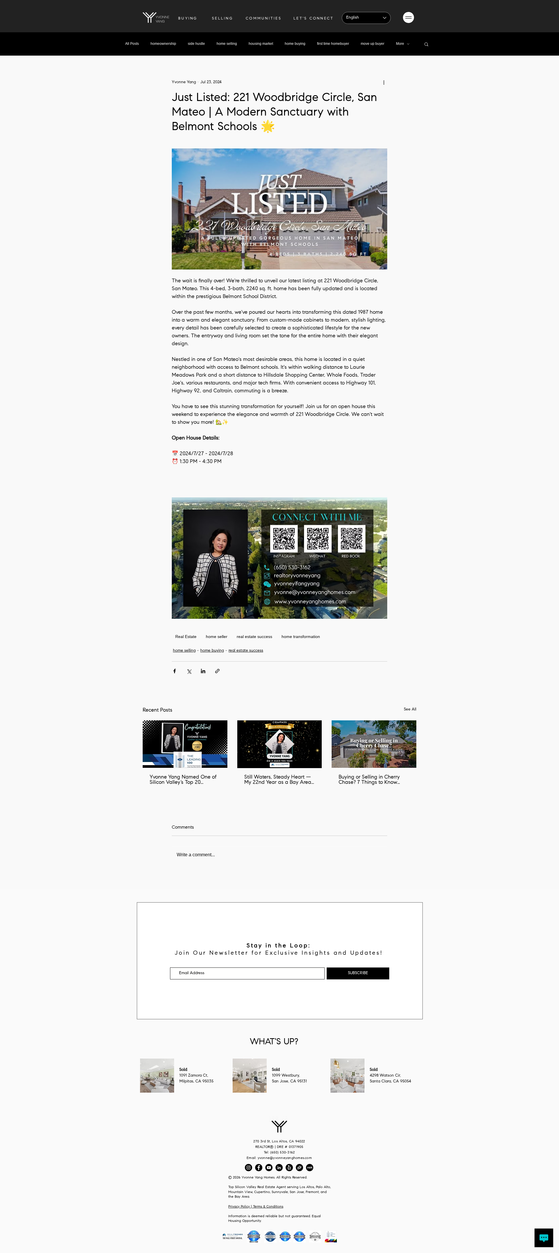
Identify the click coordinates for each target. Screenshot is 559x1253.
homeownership (163, 44)
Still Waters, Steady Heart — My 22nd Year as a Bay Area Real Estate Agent (277, 780)
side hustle (196, 44)
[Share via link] (217, 671)
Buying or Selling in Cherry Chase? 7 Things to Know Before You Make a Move (369, 780)
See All (410, 710)
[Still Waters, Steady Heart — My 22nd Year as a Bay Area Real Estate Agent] (279, 744)
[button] (408, 17)
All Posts (132, 44)
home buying (295, 44)
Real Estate (186, 636)
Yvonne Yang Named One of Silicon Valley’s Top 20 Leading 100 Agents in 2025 (183, 780)
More (400, 44)
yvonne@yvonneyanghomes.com (285, 1158)
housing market (261, 44)
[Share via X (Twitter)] (189, 671)
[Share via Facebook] (174, 671)
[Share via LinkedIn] (203, 671)
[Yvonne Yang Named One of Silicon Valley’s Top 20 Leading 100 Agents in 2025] (185, 744)
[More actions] (383, 82)
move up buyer (372, 44)
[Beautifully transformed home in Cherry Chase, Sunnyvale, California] (374, 744)
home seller (216, 636)
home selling (227, 44)
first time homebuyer (333, 44)
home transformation (301, 636)
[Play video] (279, 209)
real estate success (254, 636)
